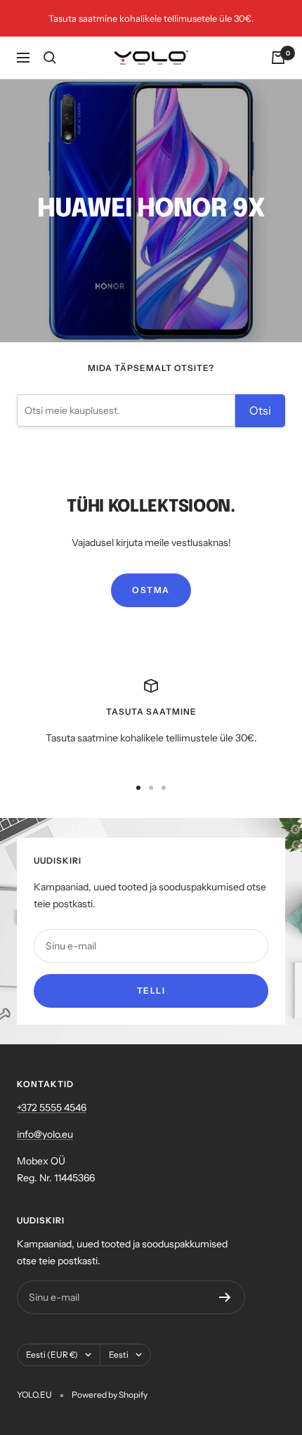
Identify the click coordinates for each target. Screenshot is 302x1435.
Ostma (151, 590)
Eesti (119, 1354)
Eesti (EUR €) (52, 1354)
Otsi (260, 410)
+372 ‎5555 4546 (51, 1107)
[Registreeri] (225, 1297)
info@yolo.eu (45, 1134)
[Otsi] (50, 57)
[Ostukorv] (278, 57)
